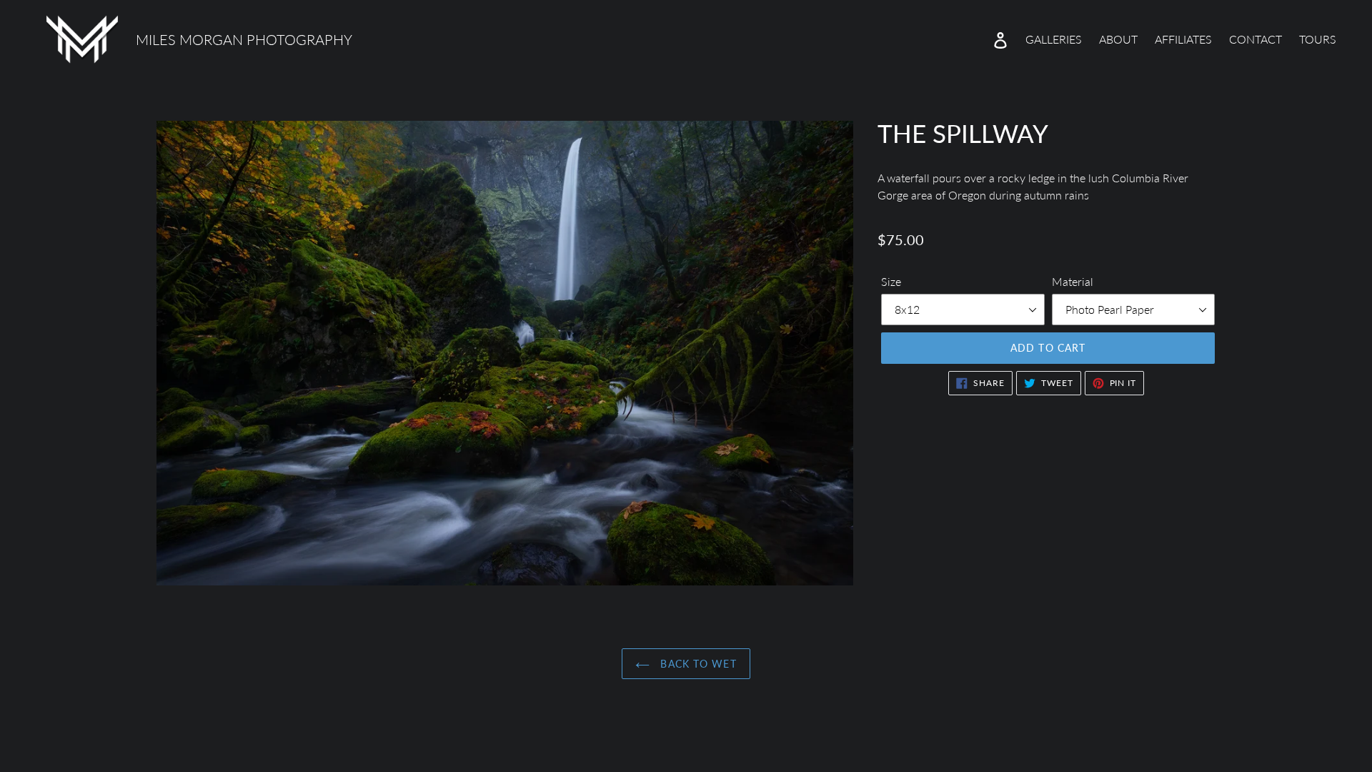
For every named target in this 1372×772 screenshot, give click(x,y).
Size (891, 281)
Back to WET (696, 664)
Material (1072, 281)
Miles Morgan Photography (244, 39)
